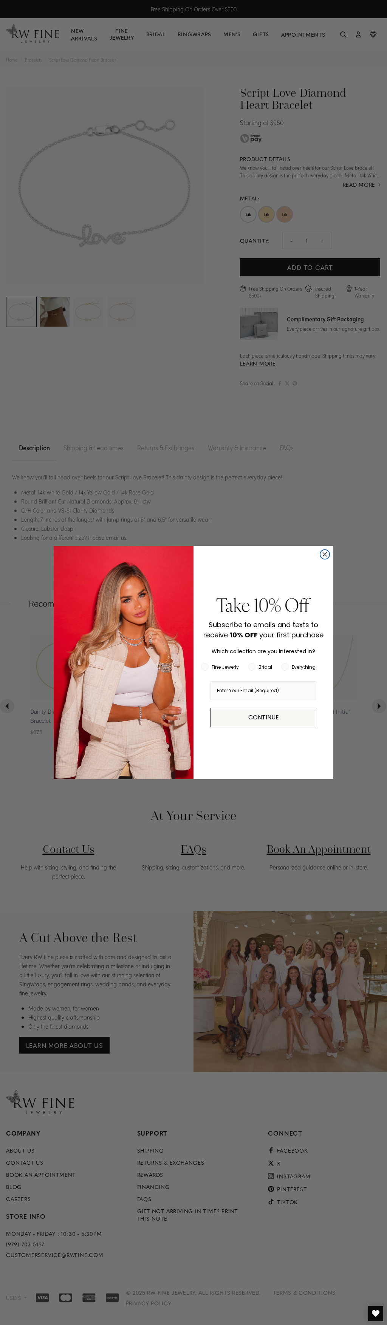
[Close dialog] (325, 554)
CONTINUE (263, 717)
